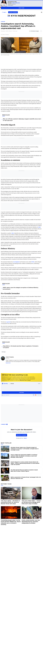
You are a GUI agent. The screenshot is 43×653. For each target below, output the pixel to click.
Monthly (6, 383)
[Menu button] (41, 12)
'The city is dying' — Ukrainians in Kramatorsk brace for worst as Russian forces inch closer (10, 502)
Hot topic (4, 351)
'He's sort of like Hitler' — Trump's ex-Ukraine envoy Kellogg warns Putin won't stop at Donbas (31, 502)
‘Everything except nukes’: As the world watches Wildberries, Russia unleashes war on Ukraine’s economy (11, 522)
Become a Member (13, 12)
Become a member (21, 435)
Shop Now (21, 7)
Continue (21, 392)
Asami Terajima (5, 34)
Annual (12, 383)
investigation (16, 261)
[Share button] (41, 31)
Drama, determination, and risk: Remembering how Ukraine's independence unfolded (31, 522)
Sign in (25, 438)
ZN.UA (32, 261)
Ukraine (3, 21)
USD (39, 383)
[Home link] (21, 16)
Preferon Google (35, 31)
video (39, 227)
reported (8, 321)
